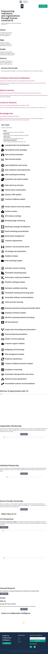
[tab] (25, 131)
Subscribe (37, 640)
